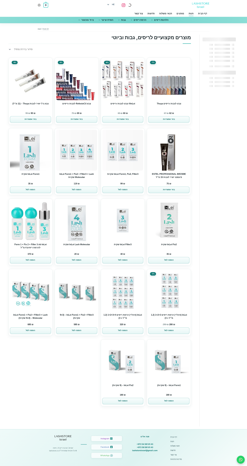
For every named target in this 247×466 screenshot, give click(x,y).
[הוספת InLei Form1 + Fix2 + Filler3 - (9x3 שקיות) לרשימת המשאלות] (94, 275)
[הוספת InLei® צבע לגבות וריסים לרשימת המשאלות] (140, 63)
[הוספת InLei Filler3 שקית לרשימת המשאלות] (140, 204)
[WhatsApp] (241, 460)
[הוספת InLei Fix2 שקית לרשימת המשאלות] (186, 204)
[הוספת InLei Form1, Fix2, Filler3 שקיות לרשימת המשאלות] (140, 134)
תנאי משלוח (175, 446)
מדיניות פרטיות (176, 459)
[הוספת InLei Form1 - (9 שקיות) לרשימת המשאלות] (186, 345)
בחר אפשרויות (169, 119)
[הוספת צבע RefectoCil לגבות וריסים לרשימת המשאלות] (94, 63)
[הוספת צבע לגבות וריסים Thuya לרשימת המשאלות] (186, 63)
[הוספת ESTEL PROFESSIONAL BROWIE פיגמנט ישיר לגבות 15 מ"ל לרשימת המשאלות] (186, 134)
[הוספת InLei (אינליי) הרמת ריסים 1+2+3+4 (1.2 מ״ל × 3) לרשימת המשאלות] (140, 275)
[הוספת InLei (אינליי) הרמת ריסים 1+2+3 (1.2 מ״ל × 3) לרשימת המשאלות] (186, 275)
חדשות (173, 450)
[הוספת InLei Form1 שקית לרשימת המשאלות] (48, 134)
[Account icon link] (39, 5)
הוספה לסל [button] (123, 190)
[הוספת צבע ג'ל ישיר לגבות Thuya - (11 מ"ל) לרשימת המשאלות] (48, 63)
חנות (172, 441)
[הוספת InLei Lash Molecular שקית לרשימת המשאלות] (94, 204)
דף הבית (173, 437)
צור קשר (173, 455)
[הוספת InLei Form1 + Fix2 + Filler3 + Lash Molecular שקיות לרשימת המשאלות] (94, 134)
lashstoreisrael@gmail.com (145, 450)
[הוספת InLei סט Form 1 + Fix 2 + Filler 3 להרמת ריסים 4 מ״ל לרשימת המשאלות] (48, 204)
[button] (152, 20)
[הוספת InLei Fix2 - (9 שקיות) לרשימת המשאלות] (140, 345)
